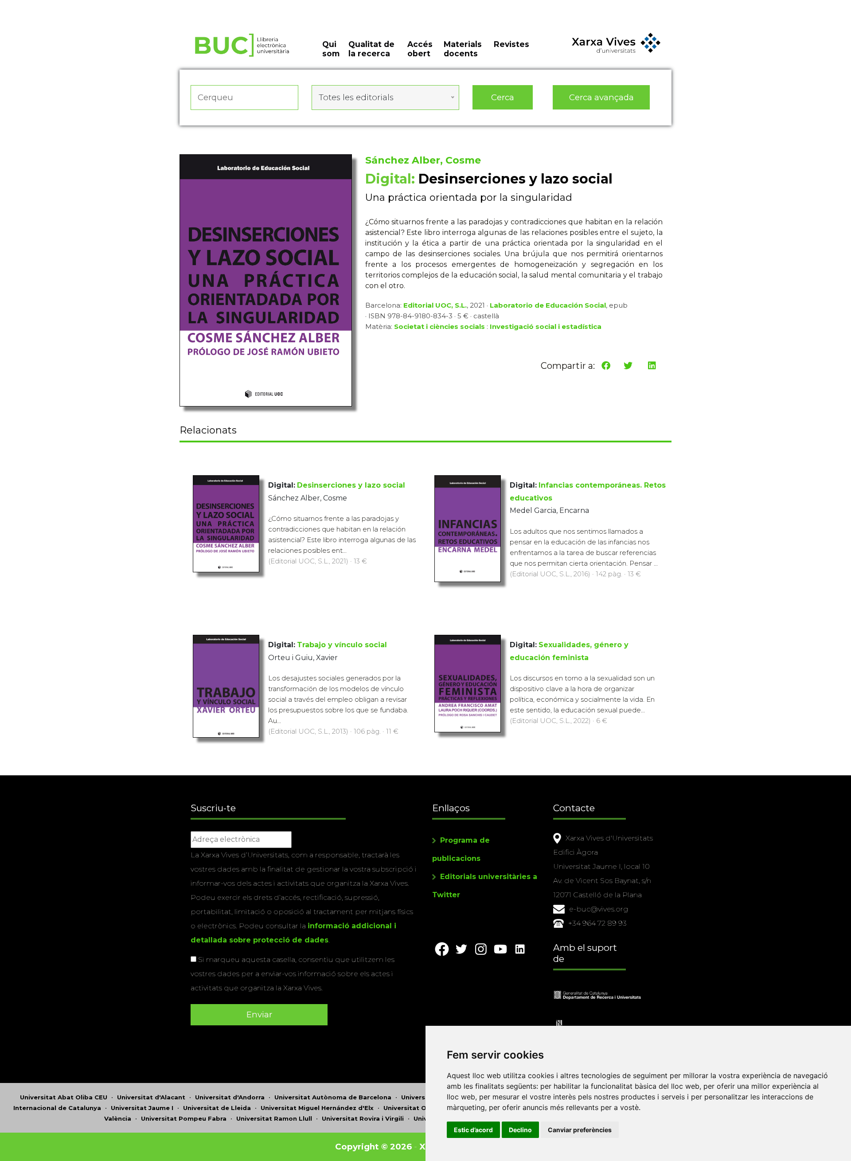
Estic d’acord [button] (473, 1130)
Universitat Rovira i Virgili (363, 1118)
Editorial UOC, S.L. (435, 305)
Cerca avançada (601, 97)
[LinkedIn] (652, 365)
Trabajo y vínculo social (342, 645)
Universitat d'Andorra (230, 1097)
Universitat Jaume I (142, 1107)
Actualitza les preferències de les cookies (84, 6)
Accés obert (420, 48)
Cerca (502, 97)
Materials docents (463, 48)
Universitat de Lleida (217, 1107)
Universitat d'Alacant (151, 1097)
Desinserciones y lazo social (351, 485)
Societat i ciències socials (439, 326)
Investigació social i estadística (545, 326)
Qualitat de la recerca (371, 48)
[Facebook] (606, 365)
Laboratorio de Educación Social (548, 305)
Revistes (511, 44)
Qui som (331, 48)
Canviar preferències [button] (580, 1130)
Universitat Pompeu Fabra (183, 1118)
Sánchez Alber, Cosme (423, 160)
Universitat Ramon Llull (274, 1118)
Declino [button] (520, 1130)
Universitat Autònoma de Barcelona (332, 1097)
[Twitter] (628, 365)
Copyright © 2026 (373, 1146)
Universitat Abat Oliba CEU (63, 1097)
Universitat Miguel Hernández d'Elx (317, 1107)
